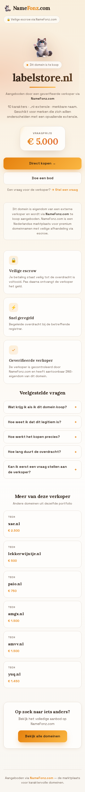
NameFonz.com (41, 778)
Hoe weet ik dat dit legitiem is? (34, 422)
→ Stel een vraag (64, 190)
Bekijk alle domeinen (42, 736)
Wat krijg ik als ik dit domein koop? (37, 407)
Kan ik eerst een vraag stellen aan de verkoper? (37, 469)
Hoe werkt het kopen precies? (34, 436)
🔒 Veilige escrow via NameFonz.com (32, 19)
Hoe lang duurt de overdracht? (34, 451)
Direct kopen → (42, 163)
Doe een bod (42, 178)
